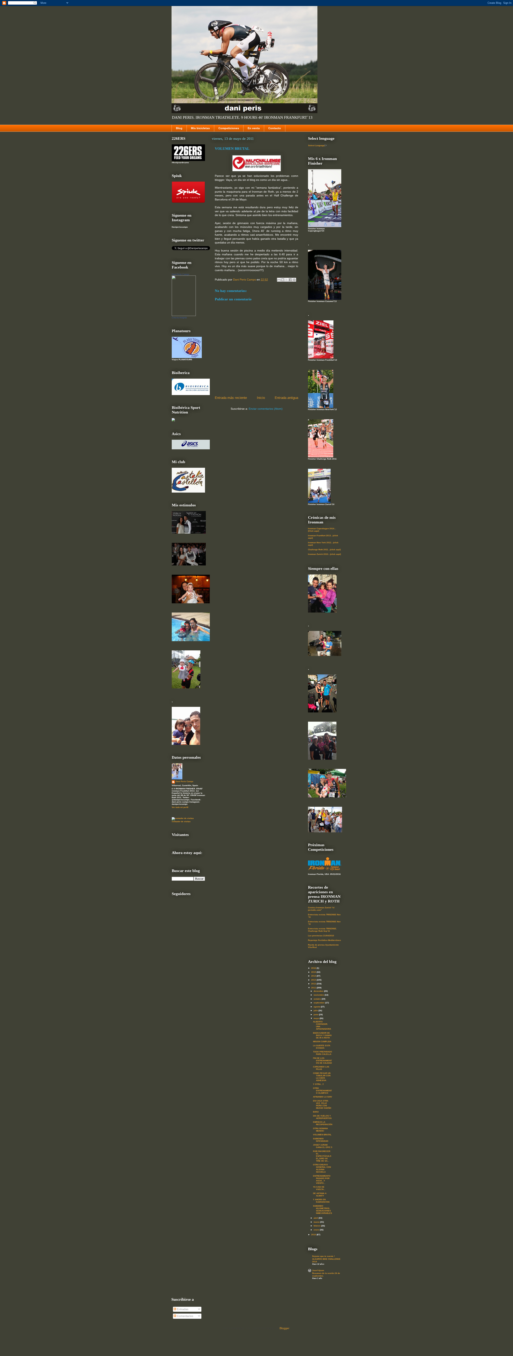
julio (316, 1010)
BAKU (316, 1112)
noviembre (319, 995)
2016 (314, 968)
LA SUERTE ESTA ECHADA (321, 1046)
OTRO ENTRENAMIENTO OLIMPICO (322, 1090)
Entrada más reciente (231, 398)
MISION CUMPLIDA (322, 1041)
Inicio (261, 398)
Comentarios (184, 1316)
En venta (254, 128)
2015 (314, 972)
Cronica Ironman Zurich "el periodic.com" (321, 908)
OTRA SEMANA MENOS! (320, 1129)
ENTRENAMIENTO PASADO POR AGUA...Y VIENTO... (321, 1179)
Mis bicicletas (200, 128)
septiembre (319, 1003)
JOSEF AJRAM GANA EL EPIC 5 (322, 1146)
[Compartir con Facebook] (290, 280)
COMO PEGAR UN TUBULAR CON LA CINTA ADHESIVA (321, 1076)
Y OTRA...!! (318, 1084)
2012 (314, 984)
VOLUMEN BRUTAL (322, 1135)
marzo (317, 1222)
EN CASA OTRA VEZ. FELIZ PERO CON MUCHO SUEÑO (322, 1104)
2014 (314, 976)
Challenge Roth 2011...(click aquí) (324, 549)
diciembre (319, 991)
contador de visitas (181, 821)
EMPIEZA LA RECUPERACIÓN (322, 1123)
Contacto (274, 128)
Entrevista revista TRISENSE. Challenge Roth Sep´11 (322, 929)
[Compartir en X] (287, 280)
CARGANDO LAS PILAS (321, 1068)
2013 (314, 980)
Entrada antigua (286, 398)
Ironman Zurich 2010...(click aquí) (324, 554)
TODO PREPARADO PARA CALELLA (322, 1053)
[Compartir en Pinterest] (294, 280)
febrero (317, 1226)
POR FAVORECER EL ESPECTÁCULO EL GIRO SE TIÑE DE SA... (322, 1156)
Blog (179, 128)
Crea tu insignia (179, 317)
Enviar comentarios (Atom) (266, 408)
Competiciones (228, 128)
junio (316, 1014)
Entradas (182, 1309)
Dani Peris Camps (180, 274)
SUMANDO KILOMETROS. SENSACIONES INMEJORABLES (322, 1209)
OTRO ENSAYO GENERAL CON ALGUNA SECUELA (322, 1168)
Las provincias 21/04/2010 (321, 936)
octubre (318, 999)
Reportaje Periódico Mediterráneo (324, 940)
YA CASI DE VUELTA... (319, 1188)
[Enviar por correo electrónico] (279, 280)
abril (316, 1218)
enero (317, 1230)
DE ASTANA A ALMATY (319, 1194)
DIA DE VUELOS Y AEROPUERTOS (322, 1117)
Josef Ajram (318, 1270)
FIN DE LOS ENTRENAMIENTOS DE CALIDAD (322, 1060)
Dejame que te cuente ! (323, 1256)
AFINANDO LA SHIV (322, 1097)
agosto (317, 1007)
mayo (317, 1018)
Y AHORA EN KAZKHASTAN (321, 1200)
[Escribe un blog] (283, 280)
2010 (314, 1234)
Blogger (284, 1328)
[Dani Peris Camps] (184, 315)
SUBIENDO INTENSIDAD (320, 1140)
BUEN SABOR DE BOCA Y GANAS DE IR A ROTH (322, 1035)
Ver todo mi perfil (180, 807)
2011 (314, 988)
